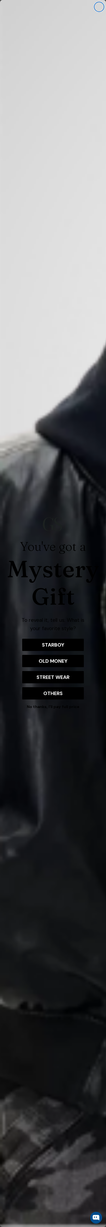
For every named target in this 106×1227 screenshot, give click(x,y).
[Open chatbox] (96, 1218)
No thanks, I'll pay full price (53, 706)
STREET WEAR (53, 677)
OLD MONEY (53, 661)
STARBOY (53, 645)
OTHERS (53, 693)
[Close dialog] (99, 7)
